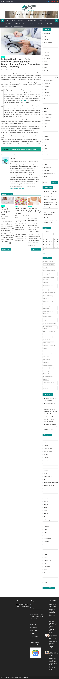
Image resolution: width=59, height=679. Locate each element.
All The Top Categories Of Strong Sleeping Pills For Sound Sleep (6, 211)
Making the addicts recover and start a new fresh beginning (21, 211)
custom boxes (52, 290)
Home (6, 20)
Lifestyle (20, 20)
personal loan (46, 359)
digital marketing (47, 295)
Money (45, 105)
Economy (46, 52)
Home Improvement (49, 80)
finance (45, 331)
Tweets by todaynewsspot (22, 606)
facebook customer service (48, 320)
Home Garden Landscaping (51, 77)
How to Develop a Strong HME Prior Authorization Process (7, 249)
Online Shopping (48, 114)
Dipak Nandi (9, 154)
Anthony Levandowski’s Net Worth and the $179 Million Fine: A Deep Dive (50, 205)
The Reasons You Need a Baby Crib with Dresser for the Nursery (53, 623)
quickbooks (46, 362)
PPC (45, 130)
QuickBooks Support (48, 365)
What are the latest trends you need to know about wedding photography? (53, 608)
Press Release (47, 133)
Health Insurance (47, 337)
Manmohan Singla (47, 354)
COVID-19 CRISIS (48, 43)
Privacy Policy (35, 630)
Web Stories (40, 23)
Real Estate (32, 23)
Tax (45, 158)
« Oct (44, 253)
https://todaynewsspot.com (17, 188)
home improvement (48, 342)
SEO (45, 142)
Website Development (49, 173)
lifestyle (45, 348)
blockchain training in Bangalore (48, 278)
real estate (46, 368)
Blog (45, 36)
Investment (53, 345)
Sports (45, 148)
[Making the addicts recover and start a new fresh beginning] (21, 201)
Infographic (47, 83)
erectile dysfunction (48, 301)
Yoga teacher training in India (49, 383)
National (46, 108)
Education (8, 23)
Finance (46, 64)
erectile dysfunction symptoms (48, 307)
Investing (46, 89)
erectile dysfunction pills (49, 304)
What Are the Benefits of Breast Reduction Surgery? (34, 210)
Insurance (46, 86)
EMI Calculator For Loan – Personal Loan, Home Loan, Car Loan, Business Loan (37, 617)
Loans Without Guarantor (49, 351)
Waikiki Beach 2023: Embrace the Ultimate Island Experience (49, 212)
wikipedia (45, 379)
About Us (49, 23)
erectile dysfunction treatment (48, 312)
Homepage (34, 624)
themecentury (24, 677)
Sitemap (34, 633)
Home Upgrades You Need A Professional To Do (50, 192)
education (45, 298)
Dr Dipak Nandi (15, 154)
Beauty (45, 267)
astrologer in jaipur (48, 261)
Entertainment (47, 58)
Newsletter (34, 627)
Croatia (45, 290)
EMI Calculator (18, 26)
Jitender (14, 69)
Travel (24, 23)
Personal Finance (48, 117)
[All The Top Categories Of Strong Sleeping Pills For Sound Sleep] (7, 200)
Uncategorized (47, 167)
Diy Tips (46, 49)
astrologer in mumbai (48, 264)
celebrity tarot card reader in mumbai (48, 286)
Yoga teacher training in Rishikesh (49, 387)
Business (13, 20)
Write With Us (35, 636)
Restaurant (47, 139)
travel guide (46, 373)
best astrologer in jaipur (49, 270)
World (45, 176)
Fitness (45, 67)
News (40, 20)
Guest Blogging (48, 71)
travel (53, 371)
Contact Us (8, 26)
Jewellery (46, 92)
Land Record (47, 95)
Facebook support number (47, 327)
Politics (45, 123)
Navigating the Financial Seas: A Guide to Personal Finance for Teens (50, 220)
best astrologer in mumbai (47, 274)
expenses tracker (47, 316)
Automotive (47, 33)
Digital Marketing (31, 20)
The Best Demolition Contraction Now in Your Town (36, 249)
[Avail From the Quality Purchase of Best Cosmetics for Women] (47, 635)
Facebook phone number (49, 323)
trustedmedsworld (48, 376)
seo (52, 368)
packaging (46, 356)
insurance (45, 345)
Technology (16, 23)
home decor (46, 339)
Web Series (47, 170)
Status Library (47, 155)
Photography (47, 120)
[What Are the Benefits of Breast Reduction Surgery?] (34, 201)
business (45, 282)
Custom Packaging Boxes (49, 292)
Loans (45, 102)
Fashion (46, 61)
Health (47, 20)
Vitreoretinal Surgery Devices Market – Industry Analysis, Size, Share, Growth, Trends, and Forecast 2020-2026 (53, 658)
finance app (52, 331)
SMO (45, 145)
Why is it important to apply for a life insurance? (50, 198)
